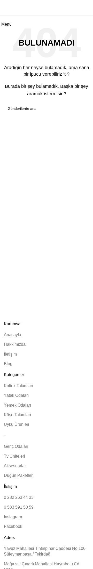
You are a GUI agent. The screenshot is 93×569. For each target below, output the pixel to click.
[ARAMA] (83, 108)
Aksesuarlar (15, 466)
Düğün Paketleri (19, 475)
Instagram (13, 517)
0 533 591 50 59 (19, 507)
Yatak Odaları (16, 395)
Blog (8, 364)
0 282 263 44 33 (19, 497)
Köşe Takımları (17, 415)
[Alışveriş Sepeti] (88, 7)
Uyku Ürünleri (16, 424)
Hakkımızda (15, 344)
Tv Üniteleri (14, 456)
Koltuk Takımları (18, 386)
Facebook (13, 526)
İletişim (10, 354)
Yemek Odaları (17, 405)
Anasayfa (12, 335)
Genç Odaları (16, 446)
